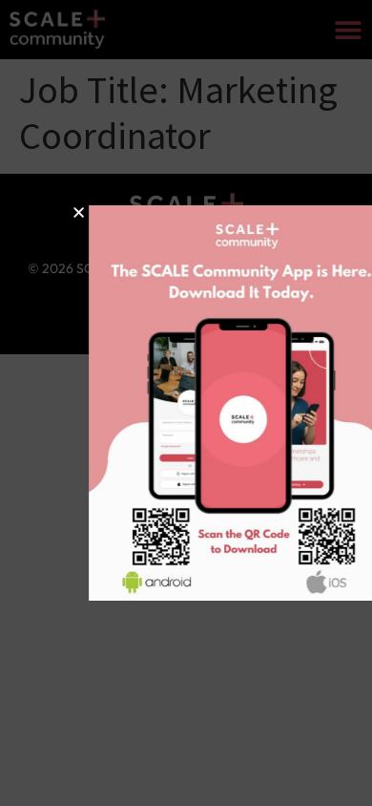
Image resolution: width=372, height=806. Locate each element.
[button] (55, 212)
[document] (186, 403)
